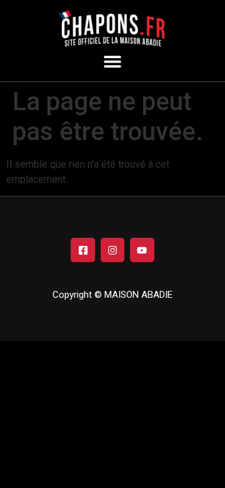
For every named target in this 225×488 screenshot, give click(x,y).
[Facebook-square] (82, 250)
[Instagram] (112, 250)
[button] (113, 61)
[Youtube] (142, 250)
